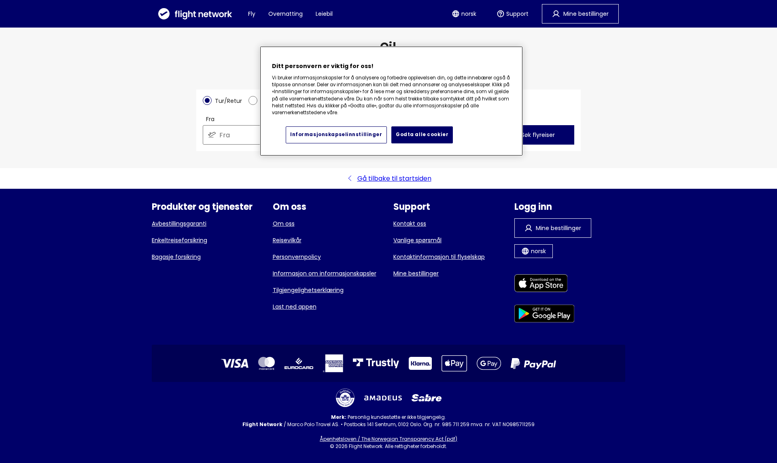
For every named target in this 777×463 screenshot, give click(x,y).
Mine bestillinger (416, 273)
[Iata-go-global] (345, 397)
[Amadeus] (383, 398)
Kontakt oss (409, 224)
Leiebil (324, 14)
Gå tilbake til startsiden (394, 178)
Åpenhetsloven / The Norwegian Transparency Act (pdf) (388, 438)
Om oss (284, 224)
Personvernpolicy (297, 257)
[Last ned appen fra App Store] (544, 284)
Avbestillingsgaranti (179, 224)
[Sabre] (427, 397)
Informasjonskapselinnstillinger (336, 134)
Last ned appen (294, 307)
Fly (251, 14)
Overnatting (285, 14)
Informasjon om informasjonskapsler (324, 273)
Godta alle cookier (422, 134)
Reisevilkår (287, 240)
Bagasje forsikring (176, 257)
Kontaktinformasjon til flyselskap (439, 257)
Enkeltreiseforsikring (179, 240)
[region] (391, 101)
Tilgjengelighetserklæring (308, 290)
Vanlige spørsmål (417, 240)
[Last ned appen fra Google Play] (544, 315)
